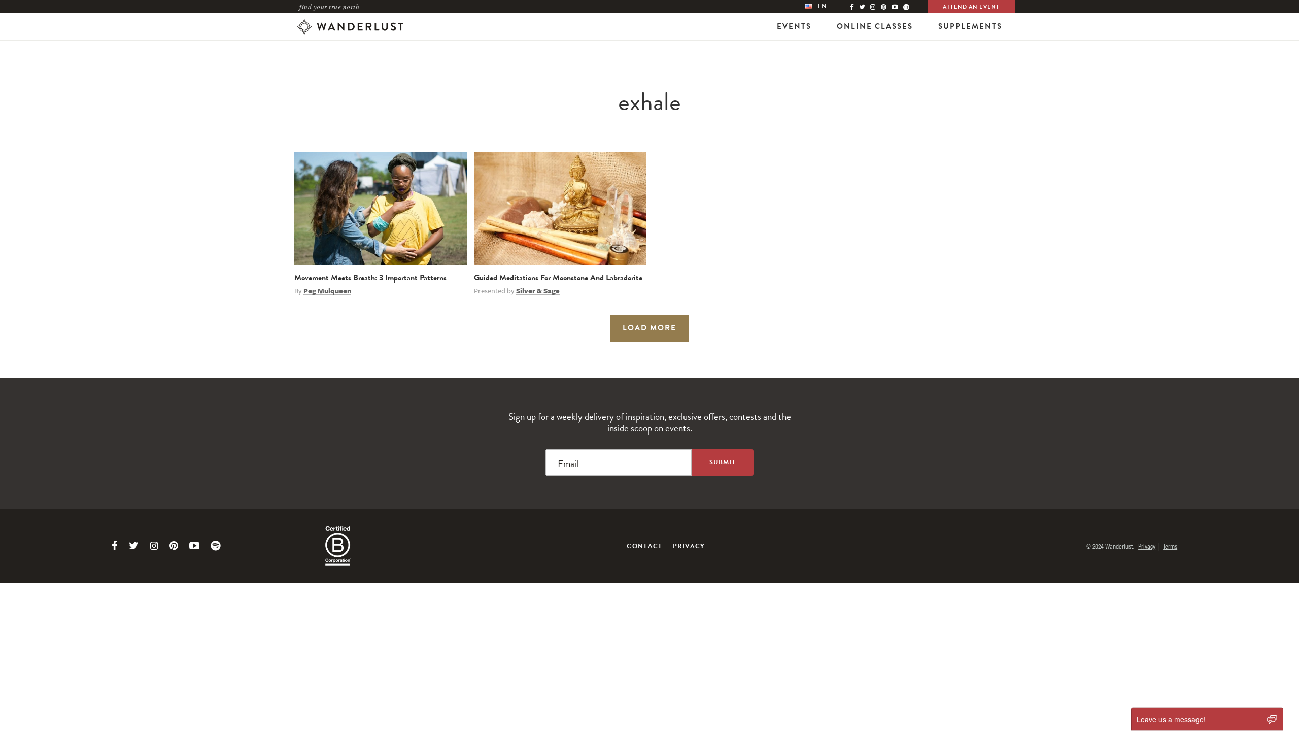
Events (794, 26)
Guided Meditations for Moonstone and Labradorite (558, 278)
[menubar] (826, 6)
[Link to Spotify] (216, 546)
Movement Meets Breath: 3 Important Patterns (370, 278)
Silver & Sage (538, 291)
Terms (1170, 546)
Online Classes (875, 26)
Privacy (689, 546)
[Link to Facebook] (115, 546)
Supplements (970, 26)
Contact (644, 546)
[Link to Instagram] (154, 546)
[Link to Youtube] (194, 546)
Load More (649, 328)
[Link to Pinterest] (173, 546)
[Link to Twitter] (134, 546)
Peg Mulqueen (327, 291)
